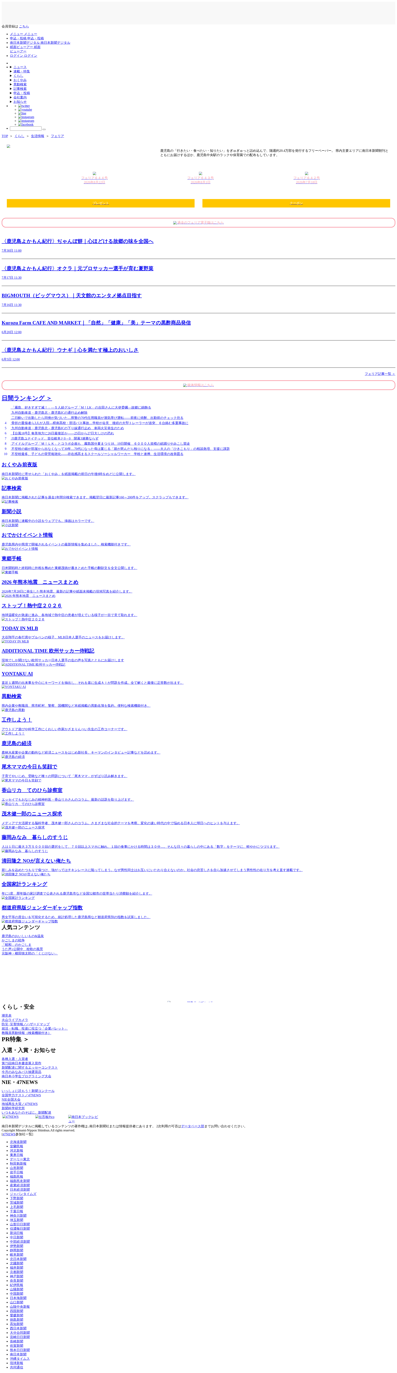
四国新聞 (16, 1311)
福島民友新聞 (20, 1181)
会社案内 (20, 97)
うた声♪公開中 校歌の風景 (22, 949)
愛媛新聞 (16, 1315)
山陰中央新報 (20, 1306)
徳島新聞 (16, 1319)
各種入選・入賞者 (15, 1059)
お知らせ (20, 101)
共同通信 (16, 1367)
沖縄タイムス (20, 1358)
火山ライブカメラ (15, 1020)
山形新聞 (16, 1168)
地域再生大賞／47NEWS (20, 1104)
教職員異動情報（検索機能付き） (26, 1033)
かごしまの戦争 (13, 940)
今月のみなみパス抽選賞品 (21, 1072)
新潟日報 (16, 1233)
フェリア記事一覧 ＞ (380, 374)
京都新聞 (16, 1272)
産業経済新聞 (20, 1185)
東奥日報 (16, 1155)
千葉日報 (16, 1211)
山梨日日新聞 (20, 1224)
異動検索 (20, 84)
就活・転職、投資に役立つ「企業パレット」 (35, 1028)
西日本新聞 (18, 1328)
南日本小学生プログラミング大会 (26, 1076)
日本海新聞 (18, 1298)
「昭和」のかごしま (16, 944)
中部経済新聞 (20, 1241)
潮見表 (7, 1015)
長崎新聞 (16, 1341)
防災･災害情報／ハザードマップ (26, 1024)
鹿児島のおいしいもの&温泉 (23, 936)
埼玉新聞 (16, 1220)
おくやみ (20, 80)
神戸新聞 (16, 1276)
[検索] (44, 129)
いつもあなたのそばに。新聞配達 (26, 1112)
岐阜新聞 (16, 1254)
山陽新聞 (16, 1289)
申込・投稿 (21, 93)
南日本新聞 (18, 1354)
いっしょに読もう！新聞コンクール (28, 1091)
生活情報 (37, 136)
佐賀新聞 (16, 1345)
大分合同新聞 (20, 1332)
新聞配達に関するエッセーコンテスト (30, 1067)
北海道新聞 (18, 1142)
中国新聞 (16, 1293)
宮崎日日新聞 (20, 1337)
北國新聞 (16, 1263)
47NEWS (9, 1134)
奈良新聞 (16, 1280)
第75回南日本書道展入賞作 (21, 1063)
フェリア (57, 136)
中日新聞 (16, 1237)
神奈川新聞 (18, 1215)
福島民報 (16, 1176)
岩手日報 (16, 1172)
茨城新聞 (16, 1202)
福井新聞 (16, 1267)
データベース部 (192, 1126)
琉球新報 (16, 1363)
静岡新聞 (16, 1250)
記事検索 (20, 88)
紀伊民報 (16, 1285)
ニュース (20, 67)
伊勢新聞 (16, 1246)
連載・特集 (21, 71)
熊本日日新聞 (20, 1350)
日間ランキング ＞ (27, 398)
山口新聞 (16, 1302)
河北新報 (16, 1150)
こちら (24, 26)
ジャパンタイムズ (23, 1194)
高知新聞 (16, 1324)
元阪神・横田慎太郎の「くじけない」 (30, 953)
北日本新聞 (18, 1259)
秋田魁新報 (18, 1163)
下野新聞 (16, 1198)
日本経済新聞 (20, 1189)
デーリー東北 (20, 1159)
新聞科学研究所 (13, 1108)
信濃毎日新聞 (20, 1228)
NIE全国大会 (11, 1099)
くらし (18, 75)
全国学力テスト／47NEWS (21, 1095)
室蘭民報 (16, 1146)
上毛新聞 (16, 1207)
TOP (5, 136)
